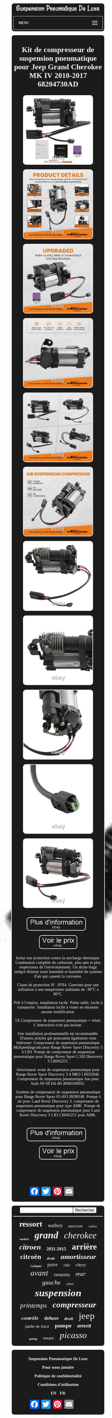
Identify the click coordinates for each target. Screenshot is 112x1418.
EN (53, 1393)
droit (68, 1318)
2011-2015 (56, 1248)
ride (66, 1265)
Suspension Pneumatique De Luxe (58, 1359)
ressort (30, 1223)
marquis (48, 1338)
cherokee (80, 1235)
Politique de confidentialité (58, 1376)
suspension (58, 1293)
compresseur (74, 1304)
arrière (84, 1246)
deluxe (51, 1318)
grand (46, 1235)
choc (70, 1284)
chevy (81, 1264)
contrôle (29, 1318)
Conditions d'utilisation (58, 1384)
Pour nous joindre (58, 1367)
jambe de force (37, 1326)
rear (81, 1273)
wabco (55, 1225)
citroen (30, 1247)
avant (39, 1273)
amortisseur (78, 1256)
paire (52, 1264)
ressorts (62, 1274)
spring (33, 1338)
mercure (75, 1226)
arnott (84, 1326)
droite (51, 1258)
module (24, 1239)
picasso (73, 1335)
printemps (33, 1305)
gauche (51, 1282)
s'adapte (36, 1266)
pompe (63, 1325)
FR (62, 1393)
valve (92, 1226)
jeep (87, 1316)
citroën (30, 1256)
